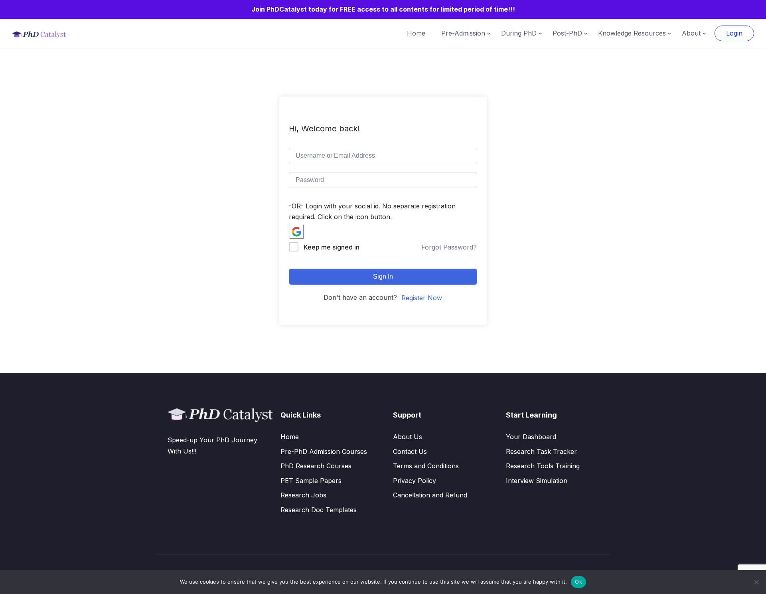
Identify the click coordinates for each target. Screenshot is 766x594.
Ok (578, 581)
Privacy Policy (414, 481)
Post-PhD (567, 33)
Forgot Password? (449, 247)
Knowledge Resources (632, 33)
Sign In (383, 276)
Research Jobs (303, 495)
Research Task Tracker (541, 451)
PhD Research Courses (315, 466)
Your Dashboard (531, 437)
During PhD (519, 33)
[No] (756, 582)
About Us (407, 437)
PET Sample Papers (311, 481)
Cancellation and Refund (430, 495)
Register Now (421, 298)
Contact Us (410, 451)
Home (416, 33)
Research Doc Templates (318, 510)
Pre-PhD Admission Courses (323, 451)
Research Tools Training (543, 466)
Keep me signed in (331, 247)
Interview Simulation (536, 481)
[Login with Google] (297, 232)
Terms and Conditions (426, 466)
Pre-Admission (463, 33)
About (691, 33)
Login (734, 33)
